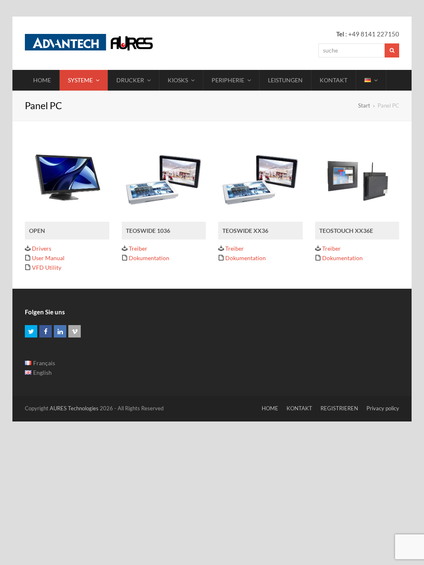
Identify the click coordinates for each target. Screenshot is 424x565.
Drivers (41, 248)
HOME (270, 408)
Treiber (138, 248)
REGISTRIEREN (339, 408)
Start (364, 106)
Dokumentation (149, 257)
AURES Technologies (74, 408)
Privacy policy (382, 408)
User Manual (48, 257)
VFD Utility (46, 267)
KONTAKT (299, 408)
